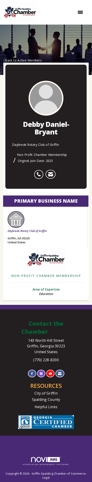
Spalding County (46, 399)
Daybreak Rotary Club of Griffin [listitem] (27, 231)
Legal (46, 478)
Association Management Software (46, 464)
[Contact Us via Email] (59, 374)
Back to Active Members (23, 60)
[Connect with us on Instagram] (41, 374)
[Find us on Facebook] (32, 374)
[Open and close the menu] (62, 12)
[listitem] (40, 172)
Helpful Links (46, 406)
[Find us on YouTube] (50, 374)
